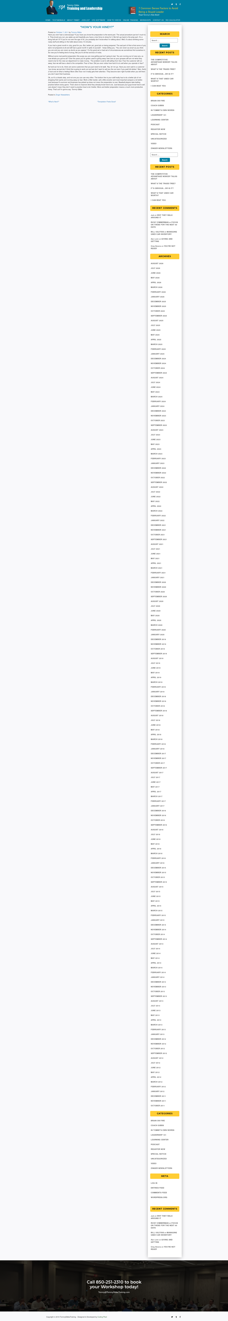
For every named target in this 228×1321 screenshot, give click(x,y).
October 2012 (158, 1048)
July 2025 (155, 325)
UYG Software (98, 20)
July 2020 (155, 606)
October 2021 (158, 534)
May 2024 (155, 392)
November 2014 (158, 929)
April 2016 (156, 848)
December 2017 (158, 753)
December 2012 (158, 1039)
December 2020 (158, 582)
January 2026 (157, 296)
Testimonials (58, 20)
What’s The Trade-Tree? (163, 69)
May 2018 (155, 729)
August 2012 (157, 1058)
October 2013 (158, 991)
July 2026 (155, 268)
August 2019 (157, 658)
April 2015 (156, 906)
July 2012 (155, 1063)
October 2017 (158, 763)
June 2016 (156, 839)
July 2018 (155, 720)
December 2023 (158, 411)
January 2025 (157, 354)
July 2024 (155, 382)
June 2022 (156, 496)
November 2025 (158, 306)
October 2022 (158, 477)
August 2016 (157, 829)
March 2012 (156, 1082)
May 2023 (155, 444)
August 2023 (157, 430)
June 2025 (156, 330)
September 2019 (159, 653)
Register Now (158, 129)
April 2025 (156, 339)
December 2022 (158, 468)
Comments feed (159, 1192)
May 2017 (155, 787)
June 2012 (156, 1067)
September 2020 (159, 596)
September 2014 (159, 939)
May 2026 (155, 277)
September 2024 (159, 373)
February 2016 (158, 858)
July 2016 (155, 834)
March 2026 (156, 287)
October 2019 (158, 649)
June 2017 (156, 782)
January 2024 (157, 406)
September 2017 (159, 768)
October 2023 (158, 420)
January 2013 (157, 1034)
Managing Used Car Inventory (164, 233)
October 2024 (158, 368)
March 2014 (156, 967)
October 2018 (158, 706)
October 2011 (158, 1105)
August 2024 (157, 377)
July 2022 (155, 492)
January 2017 (157, 806)
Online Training (130, 20)
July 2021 (155, 549)
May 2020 (155, 615)
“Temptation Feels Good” (106, 101)
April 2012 (156, 1077)
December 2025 (158, 301)
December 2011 (158, 1096)
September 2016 (159, 825)
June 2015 (156, 896)
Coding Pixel (102, 1317)
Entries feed (157, 1188)
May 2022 (155, 501)
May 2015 (155, 901)
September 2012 (159, 1053)
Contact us (158, 20)
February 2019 (158, 687)
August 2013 (157, 1001)
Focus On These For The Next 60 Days (164, 224)
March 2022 (156, 511)
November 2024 (158, 363)
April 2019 (156, 677)
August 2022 (157, 487)
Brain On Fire (158, 100)
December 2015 (158, 867)
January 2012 (157, 1091)
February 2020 (158, 630)
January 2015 (157, 920)
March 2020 (156, 625)
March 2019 (156, 682)
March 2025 (156, 344)
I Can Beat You (158, 86)
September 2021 (159, 539)
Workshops (145, 20)
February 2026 (158, 292)
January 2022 (157, 520)
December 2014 (158, 925)
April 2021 (156, 563)
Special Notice (158, 134)
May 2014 (155, 958)
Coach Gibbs (157, 105)
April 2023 (156, 449)
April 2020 (156, 620)
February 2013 (158, 1029)
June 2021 (156, 553)
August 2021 (157, 544)
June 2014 (156, 953)
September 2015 (159, 882)
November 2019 (158, 644)
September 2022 (159, 482)
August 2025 (157, 320)
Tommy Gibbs (76, 32)
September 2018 (159, 710)
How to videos (114, 20)
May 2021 (155, 558)
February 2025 (158, 349)
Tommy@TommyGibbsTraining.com (114, 1292)
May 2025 (155, 335)
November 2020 (158, 587)
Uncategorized (159, 139)
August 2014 (157, 944)
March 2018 (156, 739)
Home (47, 20)
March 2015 (156, 910)
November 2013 (158, 986)
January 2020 (157, 634)
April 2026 (156, 282)
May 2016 (155, 844)
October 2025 (158, 311)
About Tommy (73, 20)
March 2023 (156, 454)
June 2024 (156, 387)
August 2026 (157, 263)
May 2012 (155, 1072)
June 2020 (156, 611)
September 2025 (159, 316)
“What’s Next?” (53, 101)
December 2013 (158, 982)
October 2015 (158, 877)
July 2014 (155, 948)
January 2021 (157, 577)
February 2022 (158, 515)
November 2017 (158, 758)
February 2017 (158, 801)
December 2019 (158, 639)
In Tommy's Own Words (162, 110)
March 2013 (156, 1024)
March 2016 (156, 853)
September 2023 (159, 425)
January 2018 (157, 749)
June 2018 (156, 725)
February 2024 (158, 401)
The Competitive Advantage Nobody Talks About (164, 62)
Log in (154, 1183)
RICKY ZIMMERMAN (160, 222)
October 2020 (158, 591)
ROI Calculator (173, 20)
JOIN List (86, 20)
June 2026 (156, 273)
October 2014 (158, 934)
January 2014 (157, 977)
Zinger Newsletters (63, 94)
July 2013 (155, 1005)
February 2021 (158, 572)
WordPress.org (159, 1197)
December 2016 (158, 810)
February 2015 (158, 915)
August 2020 (157, 601)
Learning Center (160, 119)
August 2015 (157, 887)
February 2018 (158, 744)
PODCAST (155, 124)
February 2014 (158, 972)
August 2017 (157, 772)
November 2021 (158, 530)
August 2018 (157, 715)
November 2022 (158, 473)
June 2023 (156, 439)
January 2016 (157, 863)
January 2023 (157, 463)
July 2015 (155, 891)
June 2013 (156, 1010)
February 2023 (158, 458)
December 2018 (158, 696)
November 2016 (158, 815)
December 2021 (158, 525)
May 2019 (155, 672)
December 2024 (158, 358)
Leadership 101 (158, 115)
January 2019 (157, 691)
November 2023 (158, 415)
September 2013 (159, 996)
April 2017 (156, 791)
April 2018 (156, 734)
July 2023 (155, 434)
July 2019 (155, 663)
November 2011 (158, 1101)
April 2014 (156, 963)
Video (154, 143)
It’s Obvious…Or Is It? (162, 74)
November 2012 (158, 1044)
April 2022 (156, 506)
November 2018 (158, 701)
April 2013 (156, 1020)
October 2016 (158, 820)
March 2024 (156, 396)
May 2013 (155, 1015)
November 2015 (158, 872)
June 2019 (156, 668)
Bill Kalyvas (157, 232)
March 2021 (156, 568)
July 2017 (155, 777)
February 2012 (158, 1086)
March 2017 (156, 796)
